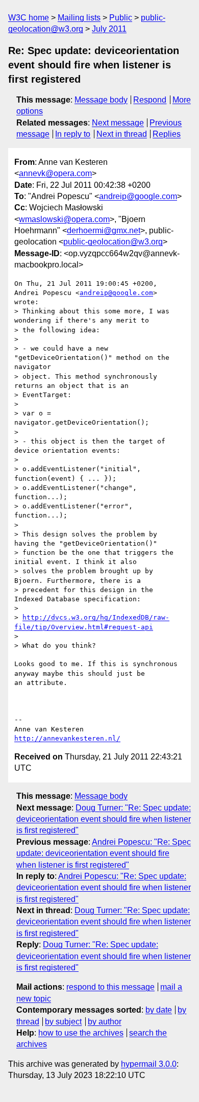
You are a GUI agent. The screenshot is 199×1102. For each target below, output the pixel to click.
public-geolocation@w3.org (113, 241)
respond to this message (110, 987)
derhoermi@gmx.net (103, 230)
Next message (118, 122)
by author (104, 1021)
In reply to (72, 134)
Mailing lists (79, 17)
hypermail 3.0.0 (149, 1064)
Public (120, 17)
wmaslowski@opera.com (64, 219)
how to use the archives (80, 1032)
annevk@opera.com (55, 173)
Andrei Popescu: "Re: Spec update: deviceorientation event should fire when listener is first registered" (103, 853)
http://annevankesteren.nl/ (67, 738)
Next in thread (121, 134)
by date (158, 1010)
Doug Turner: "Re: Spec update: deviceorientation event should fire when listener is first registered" (103, 819)
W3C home (28, 17)
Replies (167, 134)
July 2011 (109, 29)
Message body (101, 99)
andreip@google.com (138, 196)
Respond (149, 99)
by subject (63, 1021)
